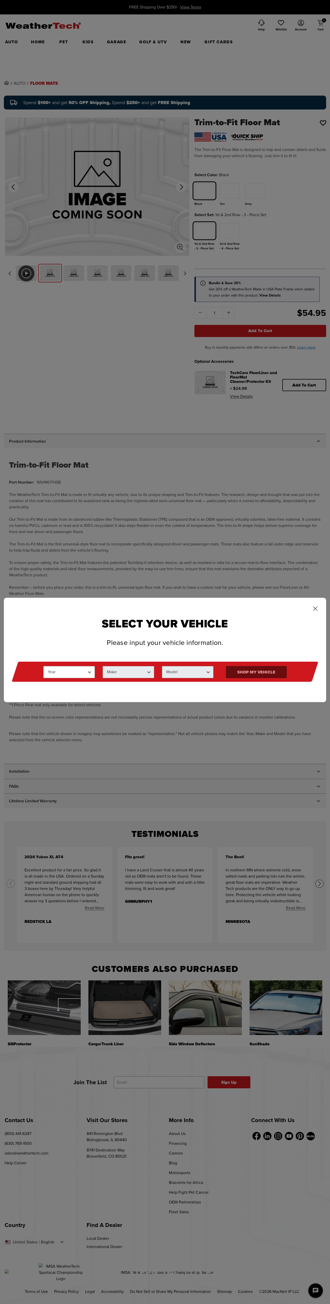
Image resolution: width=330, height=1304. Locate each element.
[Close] (315, 609)
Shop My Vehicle (256, 672)
